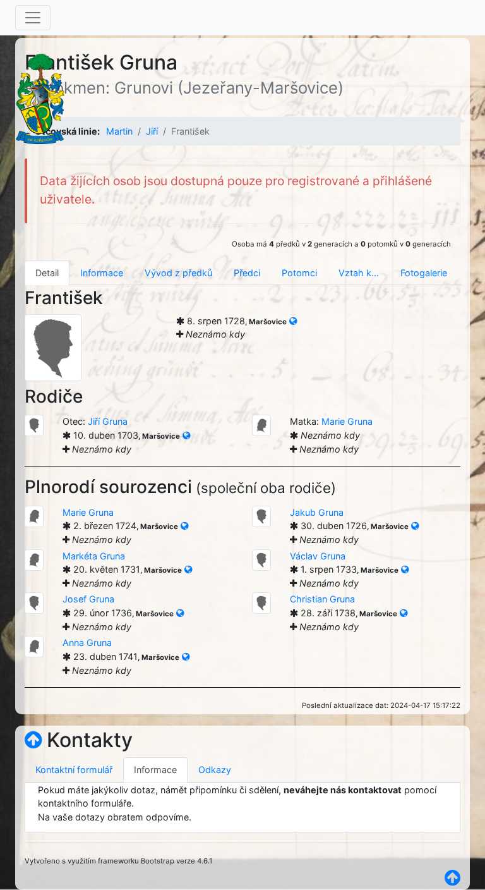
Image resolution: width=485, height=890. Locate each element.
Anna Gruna (87, 642)
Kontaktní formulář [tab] (73, 769)
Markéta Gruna (94, 556)
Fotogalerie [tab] (423, 272)
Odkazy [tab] (214, 769)
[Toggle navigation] (33, 17)
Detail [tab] (47, 272)
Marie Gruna (347, 421)
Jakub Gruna (317, 512)
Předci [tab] (247, 272)
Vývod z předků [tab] (178, 272)
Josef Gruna (88, 599)
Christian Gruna (322, 599)
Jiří (152, 131)
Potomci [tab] (299, 272)
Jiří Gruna (108, 421)
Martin (119, 131)
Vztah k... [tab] (358, 272)
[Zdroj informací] (293, 320)
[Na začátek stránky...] (33, 740)
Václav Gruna (317, 556)
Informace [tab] (101, 272)
